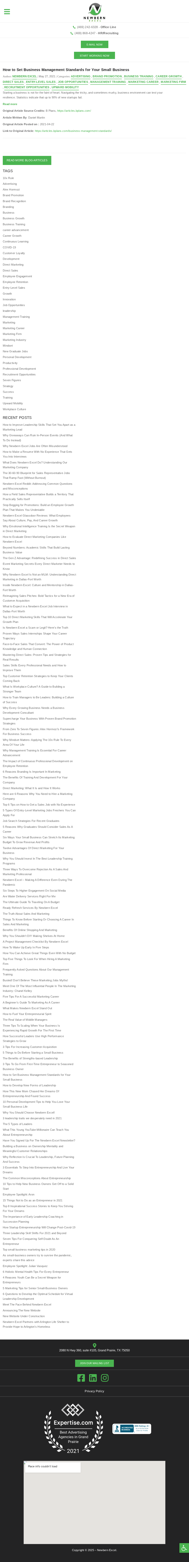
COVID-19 (9, 247)
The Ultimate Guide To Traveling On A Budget (31, 902)
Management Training (108, 81)
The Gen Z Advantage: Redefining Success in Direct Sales (39, 558)
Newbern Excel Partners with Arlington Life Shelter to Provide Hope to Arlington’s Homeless (36, 1324)
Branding (8, 206)
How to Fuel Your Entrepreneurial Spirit (27, 1014)
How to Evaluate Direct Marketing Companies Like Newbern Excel (34, 539)
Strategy (8, 386)
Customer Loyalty (14, 253)
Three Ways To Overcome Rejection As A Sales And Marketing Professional (35, 872)
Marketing (9, 322)
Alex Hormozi (11, 189)
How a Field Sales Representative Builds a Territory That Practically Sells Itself (38, 497)
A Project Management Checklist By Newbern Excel (35, 941)
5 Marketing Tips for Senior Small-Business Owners (35, 1288)
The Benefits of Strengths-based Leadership (30, 1058)
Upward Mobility (65, 87)
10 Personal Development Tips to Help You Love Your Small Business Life (36, 1104)
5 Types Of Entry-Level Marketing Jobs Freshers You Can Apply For (39, 813)
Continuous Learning (16, 241)
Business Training (138, 76)
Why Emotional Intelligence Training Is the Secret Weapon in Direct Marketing (39, 529)
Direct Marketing (13, 264)
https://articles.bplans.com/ (74, 110)
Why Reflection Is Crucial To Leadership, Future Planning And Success (38, 1159)
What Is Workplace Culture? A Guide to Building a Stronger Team (34, 689)
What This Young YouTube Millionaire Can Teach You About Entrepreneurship (36, 1132)
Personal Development (17, 357)
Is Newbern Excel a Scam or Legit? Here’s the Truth (35, 627)
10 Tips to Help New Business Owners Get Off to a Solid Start (38, 1186)
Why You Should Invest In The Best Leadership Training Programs (38, 861)
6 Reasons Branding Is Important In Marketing (32, 771)
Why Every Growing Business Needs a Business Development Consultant (33, 710)
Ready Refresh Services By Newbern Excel (30, 907)
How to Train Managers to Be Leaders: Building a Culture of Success (38, 700)
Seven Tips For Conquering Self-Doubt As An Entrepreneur (31, 1241)
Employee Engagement (17, 276)
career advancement (16, 230)
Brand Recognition (14, 201)
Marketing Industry (14, 339)
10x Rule (8, 178)
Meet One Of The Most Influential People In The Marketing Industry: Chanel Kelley (39, 988)
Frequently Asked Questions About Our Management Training (36, 972)
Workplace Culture (14, 409)
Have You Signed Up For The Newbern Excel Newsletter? (39, 1140)
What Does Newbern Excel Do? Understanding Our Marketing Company (35, 465)
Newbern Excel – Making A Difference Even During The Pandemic (37, 882)
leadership (9, 310)
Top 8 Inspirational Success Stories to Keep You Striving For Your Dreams (38, 1208)
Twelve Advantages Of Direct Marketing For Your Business (33, 850)
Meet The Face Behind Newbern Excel (27, 1304)
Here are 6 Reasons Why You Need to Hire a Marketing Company (37, 796)
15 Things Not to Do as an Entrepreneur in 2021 (33, 1200)
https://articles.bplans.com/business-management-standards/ (73, 130)
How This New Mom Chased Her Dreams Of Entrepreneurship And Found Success (31, 1094)
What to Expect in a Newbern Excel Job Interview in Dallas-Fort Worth (35, 609)
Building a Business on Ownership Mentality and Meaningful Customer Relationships (33, 1149)
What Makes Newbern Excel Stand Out (27, 1008)
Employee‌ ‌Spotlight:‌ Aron (18, 1194)
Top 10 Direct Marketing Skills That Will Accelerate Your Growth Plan (38, 619)
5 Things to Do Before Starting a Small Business (33, 1052)
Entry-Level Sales (41, 81)
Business (8, 212)
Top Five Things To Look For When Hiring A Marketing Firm (36, 961)
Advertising (80, 76)
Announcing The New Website (22, 1310)
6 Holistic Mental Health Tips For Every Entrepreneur (36, 1271)
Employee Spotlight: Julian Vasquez (25, 1266)
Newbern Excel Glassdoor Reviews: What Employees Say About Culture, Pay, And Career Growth (37, 518)
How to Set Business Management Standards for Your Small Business (37, 1077)
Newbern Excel (106, 1550)
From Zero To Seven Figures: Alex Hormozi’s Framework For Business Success (39, 732)
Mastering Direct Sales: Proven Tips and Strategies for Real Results (37, 657)
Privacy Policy (94, 1391)
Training (8, 397)
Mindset (8, 345)
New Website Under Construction (24, 1316)
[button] (184, 1548)
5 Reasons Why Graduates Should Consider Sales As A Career (38, 829)
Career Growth (169, 76)
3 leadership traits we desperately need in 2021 (32, 1118)
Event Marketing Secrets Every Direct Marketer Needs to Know (39, 566)
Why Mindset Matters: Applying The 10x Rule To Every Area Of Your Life (37, 742)
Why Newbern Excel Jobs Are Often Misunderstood (35, 446)
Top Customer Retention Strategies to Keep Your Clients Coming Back (38, 678)
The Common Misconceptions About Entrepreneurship (37, 1178)
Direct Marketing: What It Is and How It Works (32, 788)
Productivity (10, 363)
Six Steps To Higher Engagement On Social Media (34, 890)
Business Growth (14, 218)
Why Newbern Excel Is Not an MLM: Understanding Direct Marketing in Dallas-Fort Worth (39, 577)
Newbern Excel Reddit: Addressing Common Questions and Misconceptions (38, 486)
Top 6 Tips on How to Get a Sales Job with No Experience (39, 804)
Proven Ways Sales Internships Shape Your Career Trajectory (35, 636)
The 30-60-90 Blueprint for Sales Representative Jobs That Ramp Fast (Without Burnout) (36, 475)
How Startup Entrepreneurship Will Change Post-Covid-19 (39, 1227)
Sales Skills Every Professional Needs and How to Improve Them (34, 668)
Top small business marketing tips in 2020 (29, 1249)
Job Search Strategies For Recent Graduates (31, 820)
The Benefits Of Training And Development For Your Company (35, 780)
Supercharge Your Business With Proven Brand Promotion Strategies (39, 721)
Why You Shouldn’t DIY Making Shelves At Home (34, 935)
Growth (7, 293)
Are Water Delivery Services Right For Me (29, 896)
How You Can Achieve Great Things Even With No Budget (39, 953)
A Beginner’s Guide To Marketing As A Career (31, 1002)
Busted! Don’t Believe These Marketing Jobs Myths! (35, 980)
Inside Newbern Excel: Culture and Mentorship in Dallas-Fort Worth (38, 587)
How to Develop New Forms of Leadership (29, 1085)
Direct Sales (13, 81)
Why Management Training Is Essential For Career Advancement (34, 753)
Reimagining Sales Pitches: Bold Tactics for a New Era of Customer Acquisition (39, 598)
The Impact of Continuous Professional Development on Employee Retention (38, 763)
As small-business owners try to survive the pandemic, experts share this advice (37, 1258)
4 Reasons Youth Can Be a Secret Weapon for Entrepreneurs (32, 1280)
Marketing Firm (173, 81)
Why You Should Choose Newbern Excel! (29, 1112)
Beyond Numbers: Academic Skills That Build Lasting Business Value (36, 550)
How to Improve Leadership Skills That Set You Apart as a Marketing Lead (39, 427)
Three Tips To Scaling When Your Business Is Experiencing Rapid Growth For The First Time (32, 1028)
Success (8, 391)
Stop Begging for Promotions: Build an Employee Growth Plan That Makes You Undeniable (38, 507)
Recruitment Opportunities (26, 87)
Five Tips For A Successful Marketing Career (31, 996)
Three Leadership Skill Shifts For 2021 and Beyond (34, 1233)
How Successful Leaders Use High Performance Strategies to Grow (33, 1039)
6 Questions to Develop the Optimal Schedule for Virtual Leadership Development (38, 1296)
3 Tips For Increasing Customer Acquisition (30, 1046)
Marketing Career (143, 81)
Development (11, 258)
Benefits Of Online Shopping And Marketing (30, 930)
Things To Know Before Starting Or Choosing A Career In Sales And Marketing (38, 922)
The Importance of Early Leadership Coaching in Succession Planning (33, 1219)
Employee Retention (15, 282)
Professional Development (19, 368)
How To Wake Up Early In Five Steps (26, 947)
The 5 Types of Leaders (17, 1124)
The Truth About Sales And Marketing (26, 913)
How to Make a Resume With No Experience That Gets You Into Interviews (37, 454)
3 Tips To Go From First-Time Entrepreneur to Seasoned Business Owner (38, 1066)
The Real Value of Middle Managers (25, 1019)
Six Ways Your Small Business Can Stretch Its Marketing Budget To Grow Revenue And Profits (39, 840)
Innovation (9, 299)
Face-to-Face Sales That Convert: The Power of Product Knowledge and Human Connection (38, 646)
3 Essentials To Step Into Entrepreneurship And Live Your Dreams (38, 1170)
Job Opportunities (73, 81)
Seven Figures (12, 380)
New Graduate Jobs (15, 351)
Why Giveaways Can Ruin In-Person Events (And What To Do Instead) (38, 438)
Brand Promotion (107, 76)
